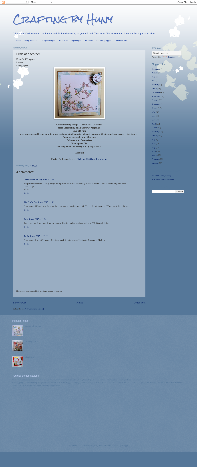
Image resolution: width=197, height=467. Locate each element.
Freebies (89, 41)
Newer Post (19, 302)
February (155, 85)
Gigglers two (30, 357)
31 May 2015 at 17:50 (45, 180)
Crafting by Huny (63, 19)
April (154, 124)
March (154, 128)
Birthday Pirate (31, 341)
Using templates (31, 41)
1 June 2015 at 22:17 (39, 236)
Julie (26, 219)
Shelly (26, 236)
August (155, 73)
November (156, 96)
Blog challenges (48, 41)
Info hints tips (121, 41)
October (155, 100)
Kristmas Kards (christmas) (163, 179)
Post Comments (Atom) (34, 309)
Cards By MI (29, 180)
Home (18, 41)
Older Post (139, 302)
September (156, 69)
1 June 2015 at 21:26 (37, 219)
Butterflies (63, 41)
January (155, 88)
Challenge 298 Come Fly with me (91, 159)
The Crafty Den (30, 202)
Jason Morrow (105, 445)
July (153, 77)
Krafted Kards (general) (161, 175)
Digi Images (76, 41)
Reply (26, 193)
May (153, 120)
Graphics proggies (104, 41)
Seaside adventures (33, 326)
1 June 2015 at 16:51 (47, 202)
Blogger (125, 445)
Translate (172, 57)
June (153, 81)
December (156, 92)
